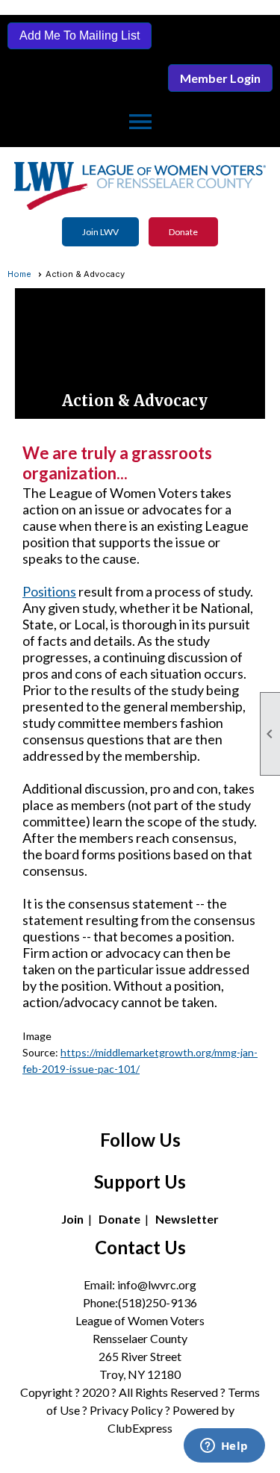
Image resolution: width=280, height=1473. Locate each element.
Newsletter (187, 1219)
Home (19, 274)
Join (72, 1219)
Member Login (220, 78)
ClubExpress (140, 1428)
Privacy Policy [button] (126, 1410)
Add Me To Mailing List (79, 35)
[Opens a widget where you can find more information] (224, 1447)
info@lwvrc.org (156, 1284)
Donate (183, 231)
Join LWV (100, 231)
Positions (49, 591)
